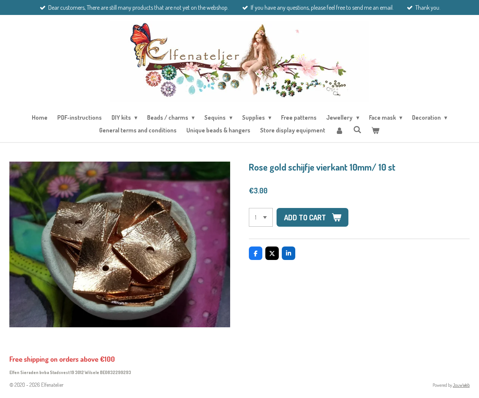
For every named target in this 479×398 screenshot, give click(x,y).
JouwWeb (461, 385)
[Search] (357, 129)
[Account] (339, 130)
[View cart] (375, 130)
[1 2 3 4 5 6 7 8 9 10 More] (261, 217)
